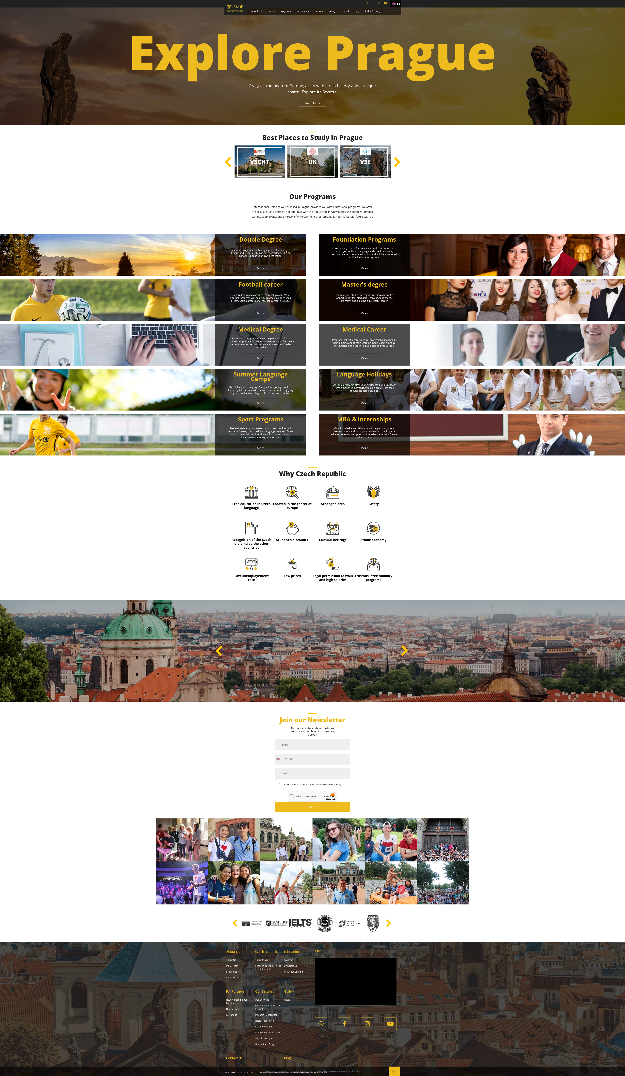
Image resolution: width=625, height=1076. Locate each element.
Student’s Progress (374, 11)
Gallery (332, 11)
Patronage (231, 1014)
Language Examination (267, 1032)
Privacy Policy (334, 784)
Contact (344, 11)
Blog (356, 11)
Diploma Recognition (266, 1014)
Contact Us (234, 1058)
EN (398, 3)
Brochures (231, 971)
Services (318, 11)
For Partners (235, 991)
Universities (302, 11)
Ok (394, 1071)
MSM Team (232, 965)
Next (397, 162)
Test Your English (293, 971)
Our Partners (233, 1009)
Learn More (312, 103)
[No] (621, 1071)
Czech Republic (266, 951)
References (232, 977)
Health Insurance (264, 1020)
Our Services (264, 991)
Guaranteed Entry (264, 1044)
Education (291, 951)
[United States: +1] (279, 759)
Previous (228, 162)
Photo (287, 999)
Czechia (270, 11)
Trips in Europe (263, 1038)
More (260, 268)
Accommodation (264, 1026)
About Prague (262, 959)
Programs (285, 11)
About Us (256, 11)
